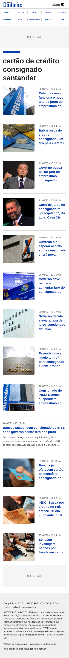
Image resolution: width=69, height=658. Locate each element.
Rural (34, 12)
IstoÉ (6, 12)
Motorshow (34, 20)
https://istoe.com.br (35, 634)
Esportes (6, 20)
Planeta (62, 12)
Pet (62, 20)
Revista (20, 12)
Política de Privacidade (16, 644)
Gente (48, 12)
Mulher (48, 20)
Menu (20, 20)
